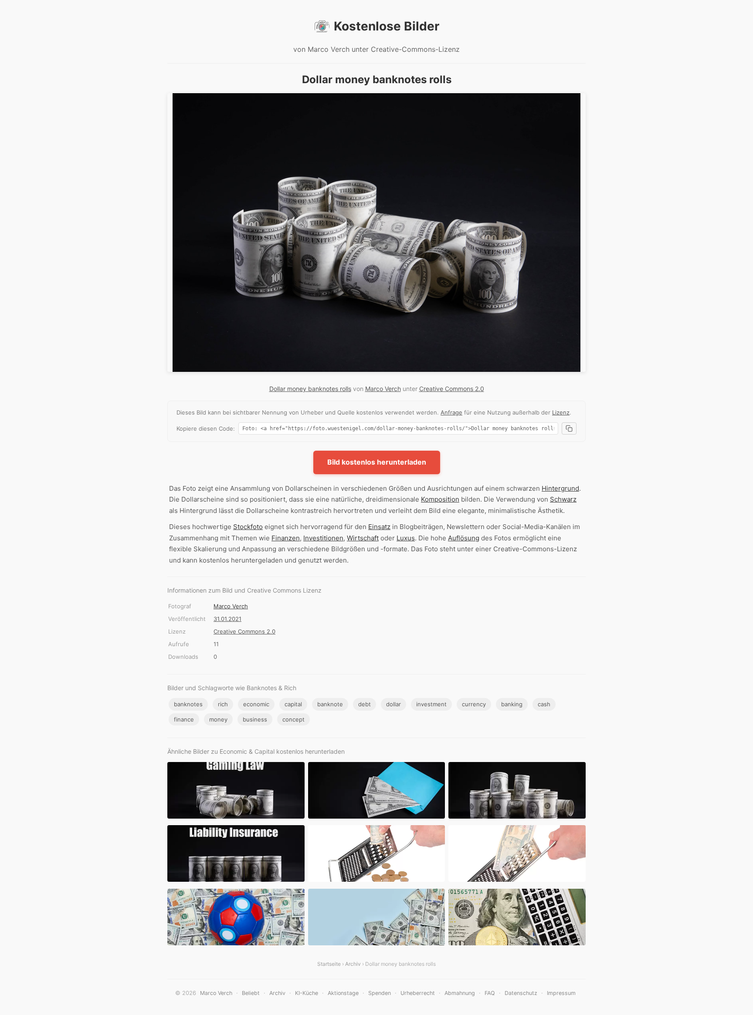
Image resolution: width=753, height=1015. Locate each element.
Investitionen (323, 538)
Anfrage (451, 412)
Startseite (329, 964)
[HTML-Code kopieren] (569, 428)
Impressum (561, 993)
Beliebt (251, 993)
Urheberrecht (417, 993)
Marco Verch (383, 388)
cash (544, 704)
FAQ (490, 993)
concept (293, 719)
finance (184, 719)
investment (431, 704)
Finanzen (285, 538)
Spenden (379, 993)
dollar (393, 704)
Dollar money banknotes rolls (310, 388)
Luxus (406, 538)
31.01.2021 (227, 618)
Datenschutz (521, 993)
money (218, 719)
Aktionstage (343, 993)
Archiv (353, 964)
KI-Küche (306, 993)
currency (474, 704)
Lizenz (561, 412)
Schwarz (563, 499)
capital (293, 704)
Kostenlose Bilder (386, 26)
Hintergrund (560, 488)
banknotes (188, 704)
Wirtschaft (363, 538)
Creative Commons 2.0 (451, 388)
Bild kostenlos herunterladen (376, 462)
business (255, 719)
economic (256, 704)
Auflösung (463, 538)
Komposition (440, 499)
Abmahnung (459, 993)
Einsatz (379, 527)
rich (223, 704)
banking (511, 704)
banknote (330, 704)
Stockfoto (248, 527)
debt (364, 704)
